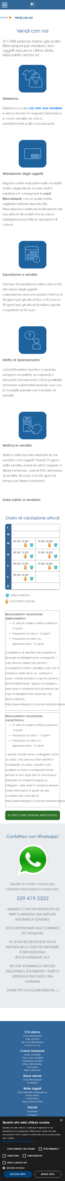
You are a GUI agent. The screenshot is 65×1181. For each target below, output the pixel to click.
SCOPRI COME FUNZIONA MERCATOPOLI (32, 815)
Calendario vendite (32, 1061)
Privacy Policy (32, 1095)
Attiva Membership (32, 1064)
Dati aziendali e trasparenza (32, 1092)
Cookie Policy (32, 1098)
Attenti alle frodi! (32, 1070)
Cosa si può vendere (32, 1057)
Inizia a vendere (32, 1054)
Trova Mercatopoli (32, 1079)
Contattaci (32, 1082)
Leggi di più (21, 1138)
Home (4, 17)
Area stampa (32, 1039)
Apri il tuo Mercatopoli (32, 1042)
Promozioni (32, 1067)
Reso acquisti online (32, 1101)
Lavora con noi (32, 1045)
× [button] (61, 1120)
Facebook (32, 1111)
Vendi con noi (24, 17)
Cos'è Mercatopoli (32, 1035)
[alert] (32, 1149)
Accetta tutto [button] (17, 1174)
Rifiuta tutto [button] (48, 1174)
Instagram (32, 1115)
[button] (32, 1141)
